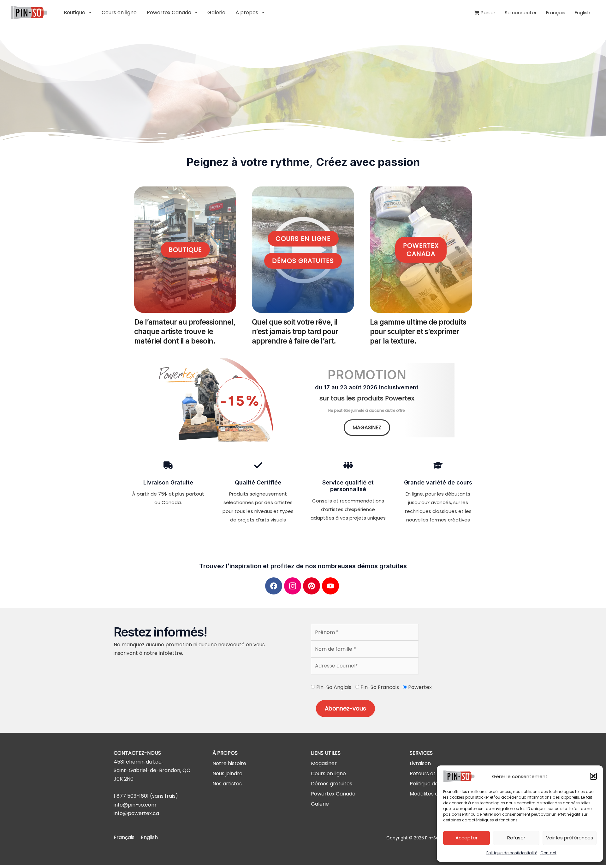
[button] (593, 776)
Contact (548, 853)
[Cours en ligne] (328, 773)
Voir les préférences (569, 837)
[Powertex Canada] (333, 793)
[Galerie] (320, 804)
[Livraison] (420, 763)
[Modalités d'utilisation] (436, 793)
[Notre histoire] (229, 763)
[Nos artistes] (227, 783)
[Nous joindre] (227, 773)
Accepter (466, 837)
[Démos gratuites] (331, 783)
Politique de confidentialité (511, 853)
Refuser (516, 837)
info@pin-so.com (135, 804)
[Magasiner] (324, 763)
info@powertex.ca (136, 813)
